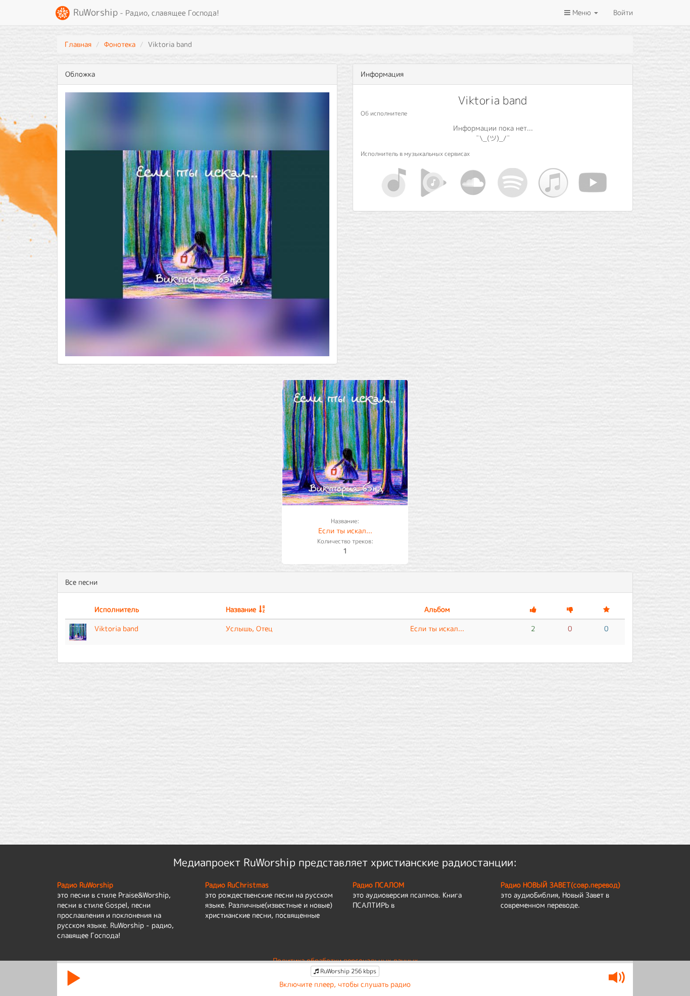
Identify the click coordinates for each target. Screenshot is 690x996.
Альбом (437, 609)
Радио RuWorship (85, 885)
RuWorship (145, 12)
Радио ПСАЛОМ (378, 885)
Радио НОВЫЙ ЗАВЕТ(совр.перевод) (560, 885)
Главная (78, 44)
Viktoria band (116, 628)
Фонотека (119, 44)
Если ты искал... (345, 530)
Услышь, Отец (249, 628)
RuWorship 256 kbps (347, 971)
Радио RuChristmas (237, 885)
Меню (581, 12)
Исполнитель (116, 609)
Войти (623, 12)
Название (241, 609)
